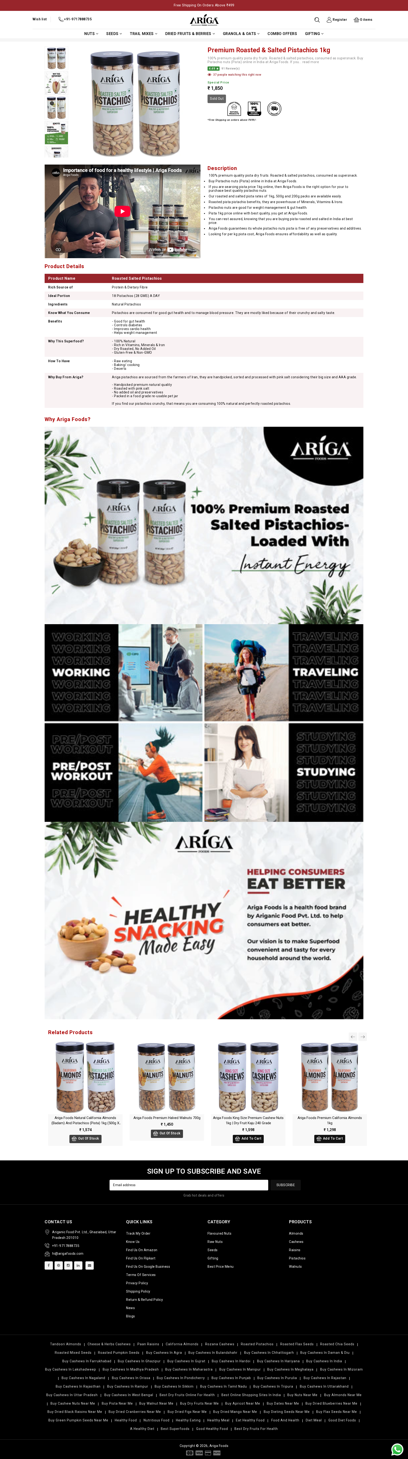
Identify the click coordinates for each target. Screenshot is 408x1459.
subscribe (285, 1185)
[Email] (89, 1265)
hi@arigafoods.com (68, 1253)
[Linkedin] (78, 1265)
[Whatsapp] (397, 1449)
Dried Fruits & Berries (188, 33)
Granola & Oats (239, 33)
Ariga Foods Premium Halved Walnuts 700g (166, 1118)
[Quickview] (90, 1076)
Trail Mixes (142, 33)
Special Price (218, 82)
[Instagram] (68, 1265)
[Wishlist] (80, 1076)
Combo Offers (282, 33)
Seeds (112, 33)
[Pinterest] (59, 1265)
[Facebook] (49, 1265)
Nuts (89, 33)
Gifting (312, 33)
